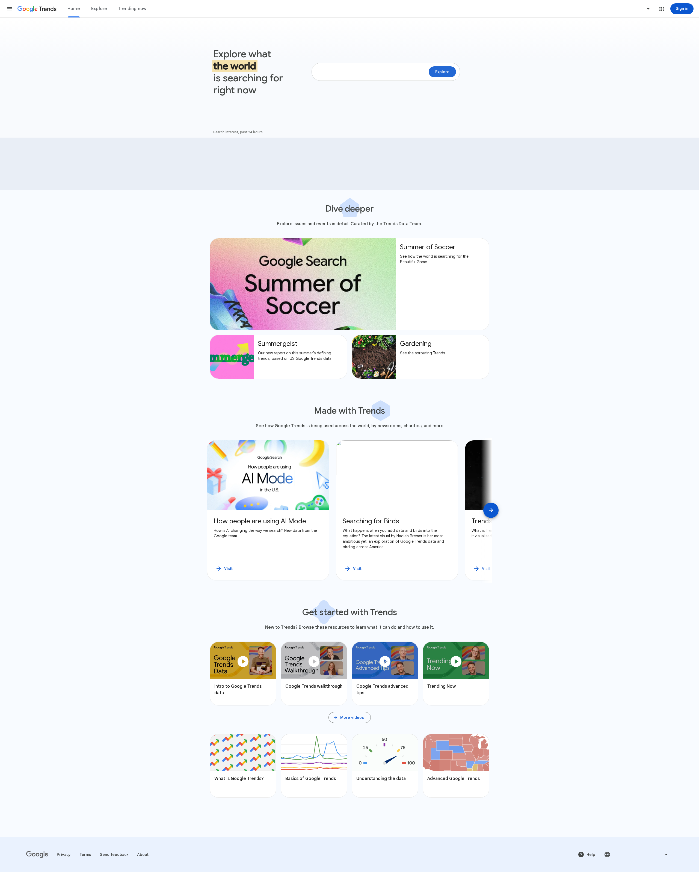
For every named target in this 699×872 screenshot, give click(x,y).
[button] (9, 8)
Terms (85, 854)
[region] (349, 510)
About (143, 854)
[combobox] (627, 8)
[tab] (73, 9)
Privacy (64, 854)
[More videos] (349, 717)
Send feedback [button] (114, 854)
